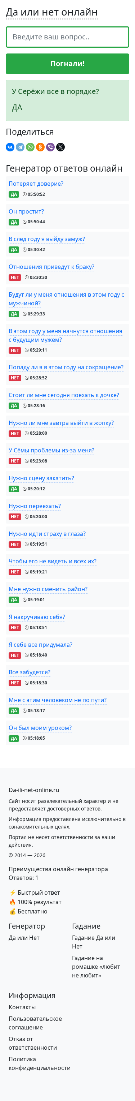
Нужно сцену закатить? (41, 478)
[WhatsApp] (30, 147)
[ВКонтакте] (10, 147)
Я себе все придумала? (40, 645)
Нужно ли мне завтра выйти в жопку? (61, 423)
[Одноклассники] (40, 147)
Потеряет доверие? (36, 184)
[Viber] (50, 147)
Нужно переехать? (35, 506)
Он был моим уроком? (40, 728)
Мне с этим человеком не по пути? (58, 700)
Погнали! (67, 63)
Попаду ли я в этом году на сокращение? (66, 367)
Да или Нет (24, 938)
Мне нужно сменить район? (48, 589)
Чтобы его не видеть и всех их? (52, 561)
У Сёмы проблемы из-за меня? (51, 450)
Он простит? (26, 211)
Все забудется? (29, 672)
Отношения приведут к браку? (51, 267)
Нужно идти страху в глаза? (47, 534)
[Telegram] (20, 147)
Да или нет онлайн (52, 11)
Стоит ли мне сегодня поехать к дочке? (64, 395)
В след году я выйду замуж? (47, 239)
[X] (60, 147)
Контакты (22, 1007)
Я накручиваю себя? (37, 617)
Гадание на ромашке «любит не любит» (96, 966)
